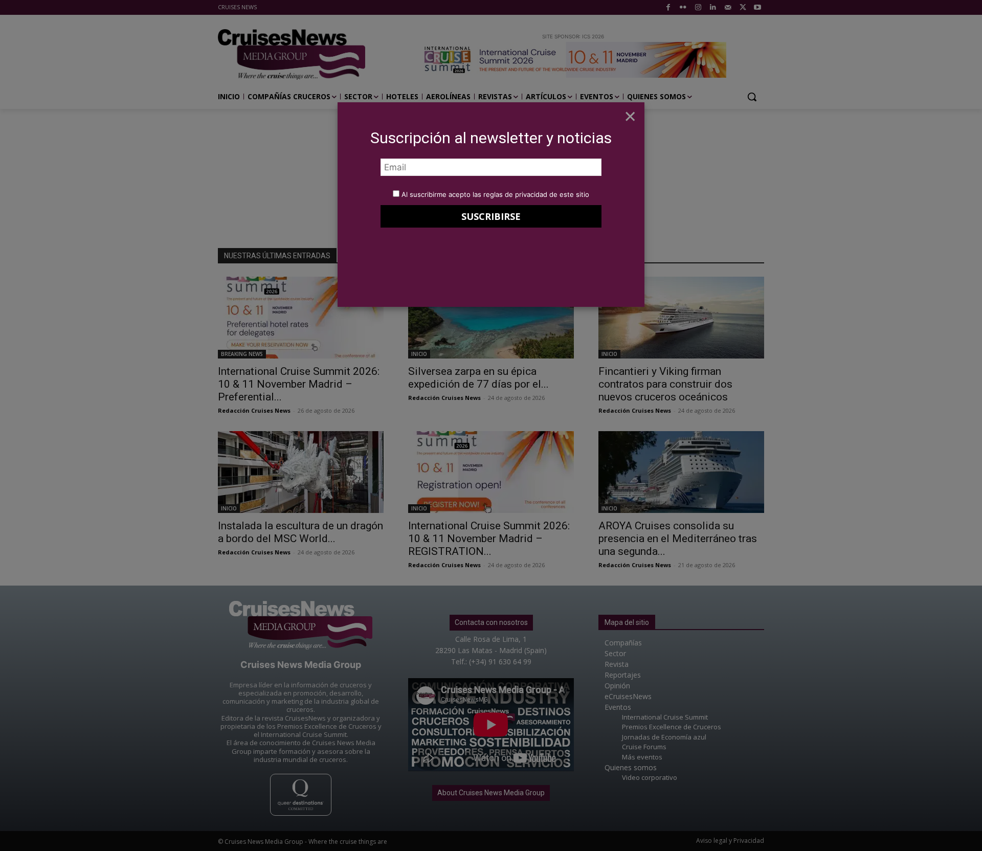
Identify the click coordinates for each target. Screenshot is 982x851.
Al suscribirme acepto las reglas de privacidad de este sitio (495, 194)
